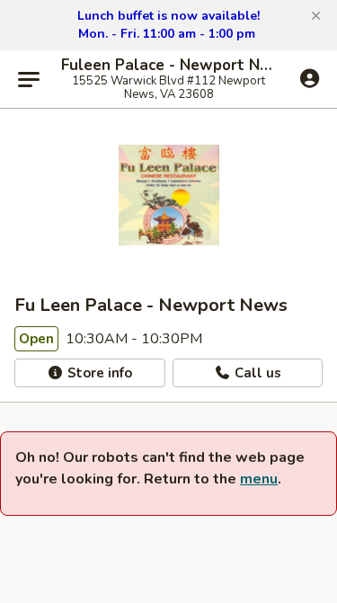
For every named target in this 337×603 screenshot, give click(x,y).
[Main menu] (29, 79)
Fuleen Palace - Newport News (168, 66)
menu (259, 479)
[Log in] (309, 78)
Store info (98, 373)
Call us (256, 373)
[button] (316, 16)
